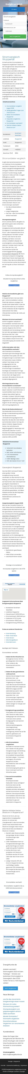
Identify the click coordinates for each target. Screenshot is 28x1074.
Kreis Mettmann (11, 642)
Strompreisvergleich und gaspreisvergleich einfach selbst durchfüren (12, 1011)
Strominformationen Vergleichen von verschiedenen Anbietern (13, 1023)
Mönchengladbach (12, 640)
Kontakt (3, 1065)
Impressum (24, 1065)
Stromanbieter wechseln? (14, 123)
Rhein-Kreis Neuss (11, 636)
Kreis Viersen (10, 638)
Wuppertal (18, 139)
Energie (10, 1061)
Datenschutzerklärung (13, 1065)
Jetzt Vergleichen (14, 285)
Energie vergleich (14, 4)
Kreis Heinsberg (11, 633)
